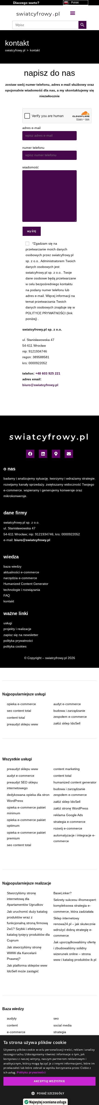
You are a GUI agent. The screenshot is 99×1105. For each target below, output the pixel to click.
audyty (12, 1018)
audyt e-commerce (67, 704)
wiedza (11, 556)
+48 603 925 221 (47, 373)
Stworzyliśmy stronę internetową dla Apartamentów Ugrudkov (25, 898)
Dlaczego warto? (26, 3)
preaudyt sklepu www (22, 724)
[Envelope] (69, 454)
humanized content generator (74, 782)
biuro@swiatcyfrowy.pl (40, 385)
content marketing (66, 769)
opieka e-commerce (21, 704)
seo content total (19, 710)
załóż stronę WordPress (70, 808)
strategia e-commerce (69, 822)
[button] (73, 13)
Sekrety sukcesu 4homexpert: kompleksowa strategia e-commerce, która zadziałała (75, 905)
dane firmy (15, 512)
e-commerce (16, 1032)
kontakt (35, 50)
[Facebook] (30, 454)
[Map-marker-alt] (56, 454)
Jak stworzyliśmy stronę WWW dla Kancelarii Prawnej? (24, 953)
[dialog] (49, 1070)
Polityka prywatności (31, 1072)
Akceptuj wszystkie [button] (49, 1081)
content (12, 1025)
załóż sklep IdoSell (66, 723)
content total (16, 717)
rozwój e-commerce (67, 828)
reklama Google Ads (68, 815)
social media (62, 1025)
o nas (9, 468)
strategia (59, 1032)
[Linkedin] (43, 454)
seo (56, 1018)
